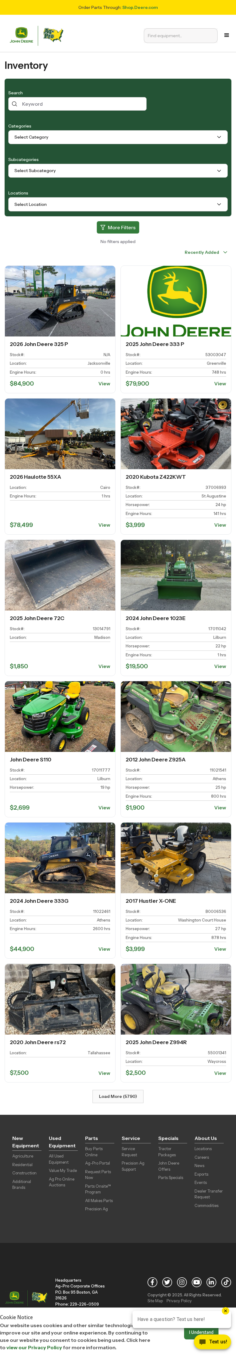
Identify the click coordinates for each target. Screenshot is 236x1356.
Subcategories (23, 159)
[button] (227, 35)
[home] (38, 35)
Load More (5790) (118, 1096)
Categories (19, 126)
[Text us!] (212, 1343)
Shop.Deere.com (140, 7)
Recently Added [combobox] (202, 252)
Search (15, 93)
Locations (18, 193)
